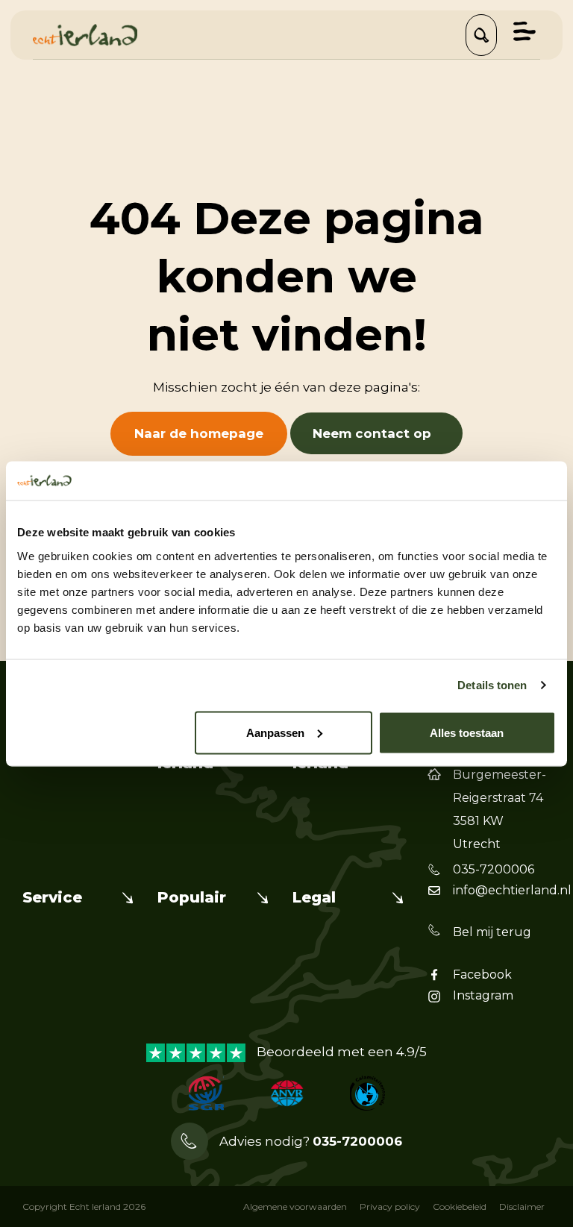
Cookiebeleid (459, 1206)
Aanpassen (275, 732)
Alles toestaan (467, 732)
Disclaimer (522, 1206)
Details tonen (492, 685)
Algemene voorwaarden (295, 1206)
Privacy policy (390, 1206)
